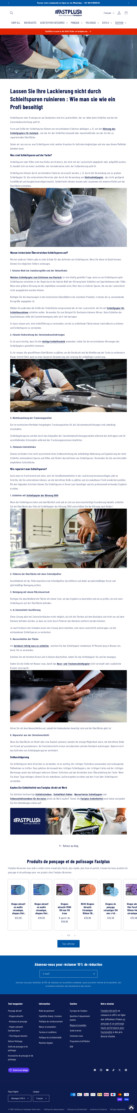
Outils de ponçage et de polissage (18, 1048)
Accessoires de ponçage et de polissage (20, 1057)
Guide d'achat (75, 1030)
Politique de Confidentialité (50, 1037)
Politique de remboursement (51, 1021)
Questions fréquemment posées (80, 1018)
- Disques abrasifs (15, 1016)
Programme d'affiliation (80, 1041)
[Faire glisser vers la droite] (75, 935)
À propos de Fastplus (78, 1010)
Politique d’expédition (118, 1109)
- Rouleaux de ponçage (17, 1021)
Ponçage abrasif (15, 1010)
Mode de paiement (46, 1010)
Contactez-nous (76, 1035)
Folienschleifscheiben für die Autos (28, 798)
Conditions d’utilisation (98, 1109)
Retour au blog (70, 845)
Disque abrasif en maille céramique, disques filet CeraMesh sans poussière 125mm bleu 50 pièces (18, 909)
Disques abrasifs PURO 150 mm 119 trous (64, 909)
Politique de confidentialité (77, 1109)
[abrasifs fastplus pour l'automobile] (68, 833)
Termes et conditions (47, 1032)
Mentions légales (46, 1042)
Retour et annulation (47, 1026)
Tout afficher (68, 943)
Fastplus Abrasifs (109, 1010)
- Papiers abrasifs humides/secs (15, 1028)
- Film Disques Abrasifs (17, 1035)
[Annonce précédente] (9, 3)
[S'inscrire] (93, 974)
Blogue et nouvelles (78, 1025)
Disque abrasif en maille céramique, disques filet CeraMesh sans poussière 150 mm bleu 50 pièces (41, 909)
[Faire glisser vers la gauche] (62, 935)
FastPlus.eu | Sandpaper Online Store (27, 1109)
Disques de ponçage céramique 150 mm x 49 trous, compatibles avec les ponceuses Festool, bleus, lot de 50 (111, 909)
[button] (11, 12)
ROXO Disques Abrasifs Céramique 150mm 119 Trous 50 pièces (87, 909)
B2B (71, 1046)
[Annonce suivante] (128, 3)
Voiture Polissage (15, 1041)
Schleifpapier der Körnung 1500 (42, 495)
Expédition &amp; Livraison (50, 1016)
